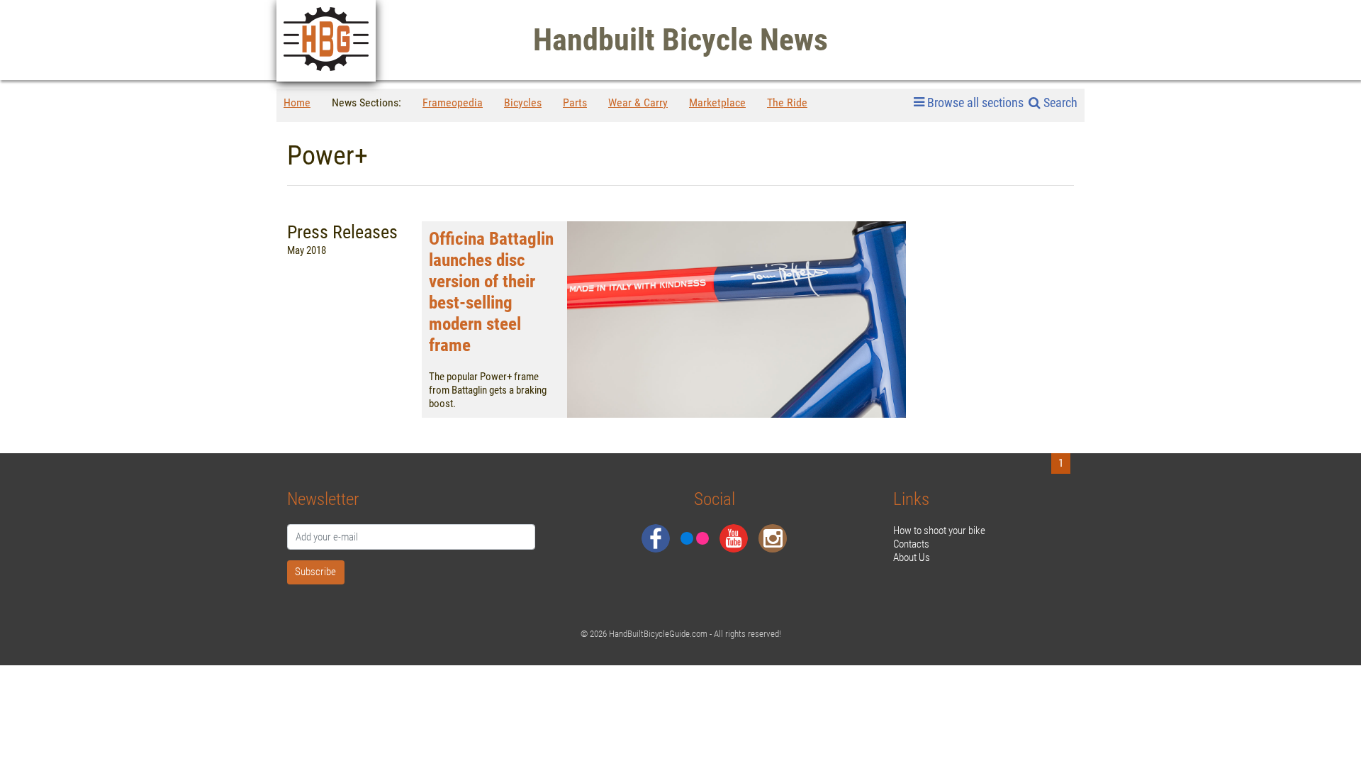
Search (1059, 102)
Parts (575, 102)
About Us (911, 557)
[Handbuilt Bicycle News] (326, 41)
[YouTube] (733, 538)
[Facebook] (656, 538)
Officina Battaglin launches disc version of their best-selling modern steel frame (491, 291)
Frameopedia (452, 102)
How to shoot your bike (939, 530)
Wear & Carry (638, 102)
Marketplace (717, 102)
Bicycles (523, 102)
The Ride (787, 102)
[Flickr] (694, 538)
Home (297, 102)
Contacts (911, 544)
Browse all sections (975, 103)
